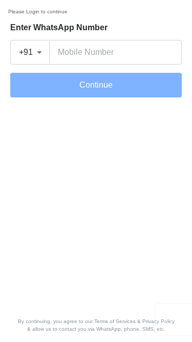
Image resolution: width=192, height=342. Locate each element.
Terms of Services (115, 321)
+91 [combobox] (26, 52)
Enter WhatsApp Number (59, 27)
